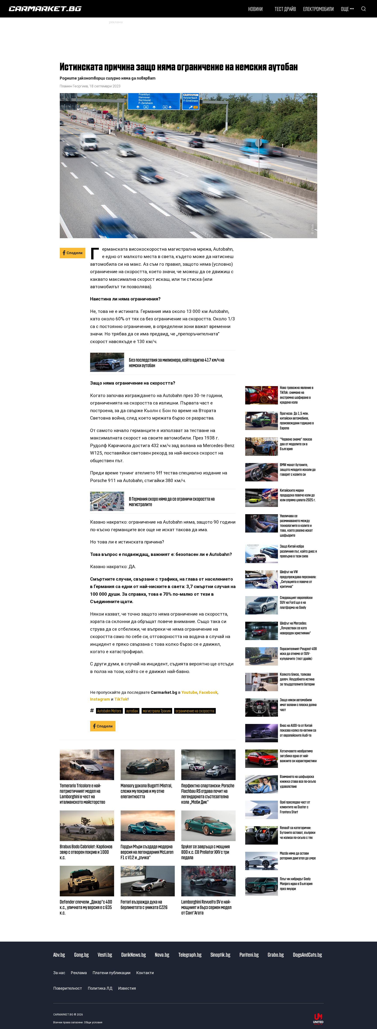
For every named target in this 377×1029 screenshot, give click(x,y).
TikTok (120, 699)
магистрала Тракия (157, 710)
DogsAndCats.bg (307, 954)
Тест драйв (285, 9)
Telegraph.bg (189, 954)
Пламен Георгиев (74, 86)
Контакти (145, 972)
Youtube (189, 692)
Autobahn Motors (109, 710)
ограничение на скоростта (195, 710)
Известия (127, 988)
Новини (255, 9)
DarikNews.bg (133, 954)
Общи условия (93, 1022)
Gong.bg (81, 954)
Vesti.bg (105, 954)
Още (345, 9)
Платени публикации (111, 972)
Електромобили (318, 9)
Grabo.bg (276, 954)
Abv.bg (59, 954)
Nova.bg (162, 954)
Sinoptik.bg (220, 954)
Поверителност (67, 988)
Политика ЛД (100, 988)
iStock (312, 227)
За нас (59, 972)
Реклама (79, 972)
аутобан (132, 710)
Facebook (208, 692)
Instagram (100, 699)
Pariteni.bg (249, 954)
